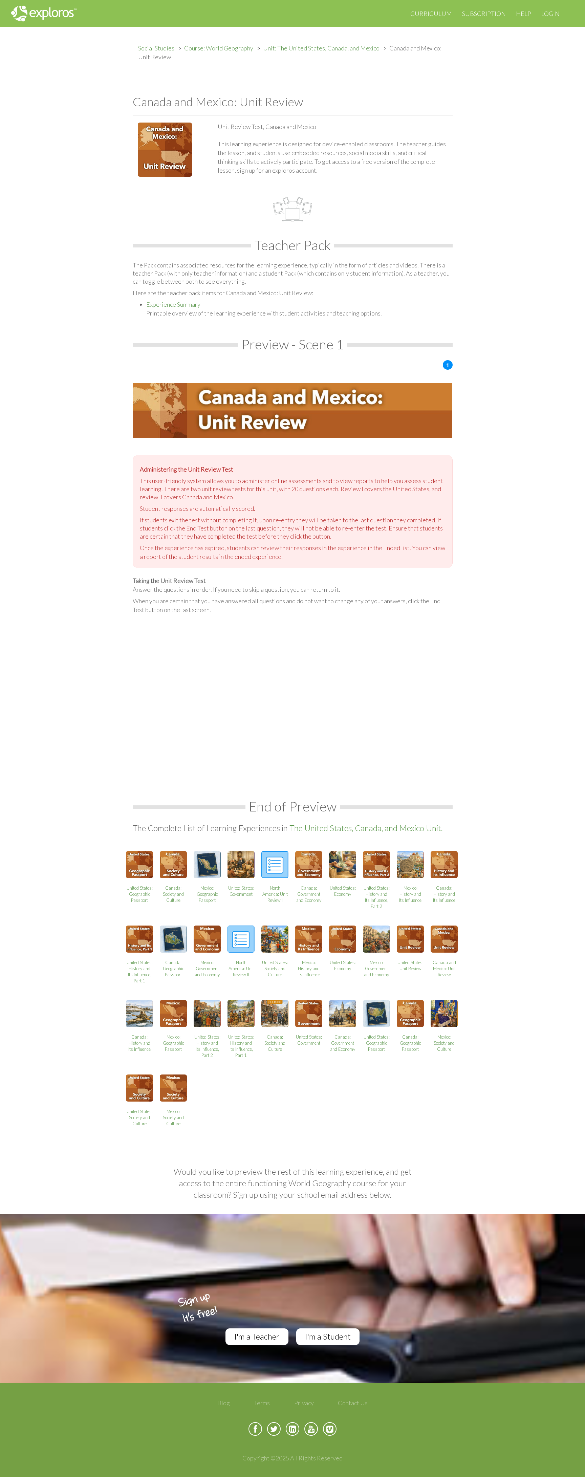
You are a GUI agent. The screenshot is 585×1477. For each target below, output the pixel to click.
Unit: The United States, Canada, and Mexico (321, 48)
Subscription (484, 13)
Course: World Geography (218, 48)
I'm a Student (328, 1336)
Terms (262, 1403)
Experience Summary (173, 304)
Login (550, 13)
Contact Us (353, 1403)
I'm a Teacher (257, 1336)
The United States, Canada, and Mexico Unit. (366, 828)
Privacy (304, 1403)
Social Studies (156, 48)
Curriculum (431, 13)
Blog (223, 1403)
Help (523, 13)
